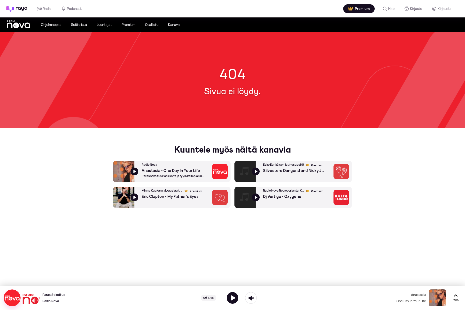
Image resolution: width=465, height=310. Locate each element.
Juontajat (104, 24)
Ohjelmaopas (51, 24)
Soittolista (79, 24)
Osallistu (151, 24)
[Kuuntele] (232, 298)
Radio (47, 8)
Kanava (174, 24)
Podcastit (74, 8)
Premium (128, 24)
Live (211, 298)
